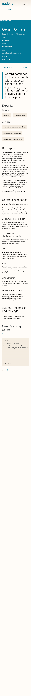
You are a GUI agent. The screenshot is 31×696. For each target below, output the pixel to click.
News (4, 334)
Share (25, 68)
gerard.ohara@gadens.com (11, 53)
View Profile (6, 59)
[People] (3, 10)
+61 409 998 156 (7, 47)
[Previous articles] (3, 370)
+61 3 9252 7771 (7, 40)
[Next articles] (7, 370)
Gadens (7, 3)
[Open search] (24, 4)
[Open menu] (28, 4)
